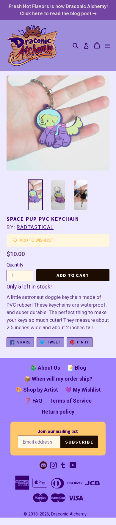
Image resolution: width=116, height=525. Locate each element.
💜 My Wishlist (83, 390)
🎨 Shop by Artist (36, 390)
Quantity (15, 265)
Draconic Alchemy (69, 514)
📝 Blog (76, 368)
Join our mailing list (58, 431)
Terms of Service (70, 401)
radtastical (35, 227)
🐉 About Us (45, 368)
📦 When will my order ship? (58, 379)
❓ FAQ (33, 401)
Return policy (58, 412)
